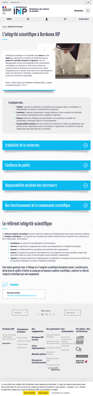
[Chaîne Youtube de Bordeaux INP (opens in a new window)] (42, 314)
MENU (9, 19)
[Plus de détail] (89, 387)
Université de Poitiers (53, 347)
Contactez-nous (14, 2)
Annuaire (5, 2)
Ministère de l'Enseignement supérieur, (66, 339)
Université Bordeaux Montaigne (53, 336)
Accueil (4, 27)
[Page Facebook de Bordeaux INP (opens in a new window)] (38, 314)
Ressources (37, 360)
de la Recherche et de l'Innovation (68, 344)
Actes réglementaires (38, 347)
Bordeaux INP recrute (38, 338)
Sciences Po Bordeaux (50, 353)
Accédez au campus (24, 341)
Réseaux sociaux (65, 19)
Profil (46, 19)
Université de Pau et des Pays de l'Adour (53, 342)
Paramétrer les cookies (61, 393)
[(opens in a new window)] (53, 371)
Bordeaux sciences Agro (52, 359)
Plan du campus (22, 338)
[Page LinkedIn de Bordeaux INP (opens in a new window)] (46, 314)
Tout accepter (29, 393)
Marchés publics (39, 354)
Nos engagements (38, 330)
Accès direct (84, 19)
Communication (22, 344)
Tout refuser (43, 393)
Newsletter (70, 312)
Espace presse (22, 347)
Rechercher (78, 10)
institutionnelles (39, 362)
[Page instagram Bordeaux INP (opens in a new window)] (53, 314)
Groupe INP (65, 350)
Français (88, 2)
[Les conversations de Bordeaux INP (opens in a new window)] (50, 314)
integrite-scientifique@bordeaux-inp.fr (22, 295)
